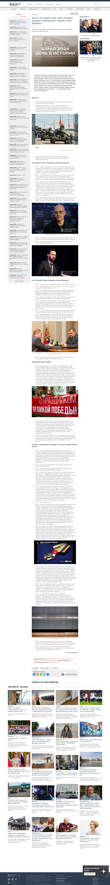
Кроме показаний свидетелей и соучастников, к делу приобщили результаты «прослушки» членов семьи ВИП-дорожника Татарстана (42, 841)
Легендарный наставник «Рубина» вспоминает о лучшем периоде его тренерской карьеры (66, 839)
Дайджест (35, 14)
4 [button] (94, 33)
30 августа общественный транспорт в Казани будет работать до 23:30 (19, 270)
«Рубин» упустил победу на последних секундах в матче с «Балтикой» (18, 22)
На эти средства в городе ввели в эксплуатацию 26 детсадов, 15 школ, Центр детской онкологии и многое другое (91, 775)
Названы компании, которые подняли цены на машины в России (19, 264)
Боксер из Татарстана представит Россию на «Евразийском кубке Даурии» (19, 193)
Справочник (50, 4)
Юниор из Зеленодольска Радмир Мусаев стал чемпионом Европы (18, 773)
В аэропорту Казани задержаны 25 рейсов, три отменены (18, 49)
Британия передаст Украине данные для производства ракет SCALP (19, 212)
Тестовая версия (60, 880)
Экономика (23, 9)
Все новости (23, 16)
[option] (91, 26)
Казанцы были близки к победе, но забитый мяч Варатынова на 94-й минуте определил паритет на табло (90, 712)
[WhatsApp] (41, 674)
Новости (30, 4)
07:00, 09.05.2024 (36, 26)
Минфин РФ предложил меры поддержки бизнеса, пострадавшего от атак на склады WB (19, 257)
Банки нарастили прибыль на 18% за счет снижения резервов (19, 127)
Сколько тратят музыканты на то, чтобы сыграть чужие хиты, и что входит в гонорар (43, 807)
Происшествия (36, 769)
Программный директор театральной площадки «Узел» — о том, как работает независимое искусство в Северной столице (90, 843)
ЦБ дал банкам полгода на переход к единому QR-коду (19, 145)
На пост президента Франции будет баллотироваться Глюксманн (18, 232)
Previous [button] (81, 26)
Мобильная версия (61, 878)
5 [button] (95, 55)
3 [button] (92, 33)
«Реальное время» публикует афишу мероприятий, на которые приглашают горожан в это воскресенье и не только (91, 743)
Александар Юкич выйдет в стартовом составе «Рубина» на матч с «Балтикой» (18, 75)
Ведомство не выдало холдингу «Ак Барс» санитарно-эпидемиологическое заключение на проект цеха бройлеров (42, 776)
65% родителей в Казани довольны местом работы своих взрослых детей (18, 101)
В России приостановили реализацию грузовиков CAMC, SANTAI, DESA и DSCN (18, 88)
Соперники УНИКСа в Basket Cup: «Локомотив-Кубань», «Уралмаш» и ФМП (18, 200)
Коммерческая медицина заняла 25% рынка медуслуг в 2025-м (17, 226)
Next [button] (101, 26)
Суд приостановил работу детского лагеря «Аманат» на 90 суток (19, 69)
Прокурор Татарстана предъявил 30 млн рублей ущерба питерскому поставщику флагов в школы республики (42, 712)
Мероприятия (80, 9)
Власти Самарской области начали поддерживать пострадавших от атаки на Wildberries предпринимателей (18, 111)
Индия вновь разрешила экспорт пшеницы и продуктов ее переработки (18, 163)
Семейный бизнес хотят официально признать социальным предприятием (18, 55)
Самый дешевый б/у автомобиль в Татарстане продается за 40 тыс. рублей (18, 276)
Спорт (88, 9)
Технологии (70, 9)
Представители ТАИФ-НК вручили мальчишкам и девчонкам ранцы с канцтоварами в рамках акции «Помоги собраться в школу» (18, 742)
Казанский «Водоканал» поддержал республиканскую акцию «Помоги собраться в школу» (19, 150)
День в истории (45, 668)
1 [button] (87, 33)
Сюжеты (58, 4)
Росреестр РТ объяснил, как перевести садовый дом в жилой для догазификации (18, 206)
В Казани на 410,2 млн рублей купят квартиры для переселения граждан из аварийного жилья (19, 219)
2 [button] (90, 33)
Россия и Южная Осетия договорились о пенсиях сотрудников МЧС (18, 157)
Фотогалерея (39, 4)
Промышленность (34, 9)
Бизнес (61, 9)
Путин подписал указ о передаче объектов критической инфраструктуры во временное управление (19, 187)
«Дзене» (56, 662)
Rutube (50, 662)
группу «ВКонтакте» (63, 659)
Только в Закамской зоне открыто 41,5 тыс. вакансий (67, 775)
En (100, 4)
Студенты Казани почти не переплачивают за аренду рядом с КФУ (19, 118)
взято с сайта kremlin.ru (56, 354)
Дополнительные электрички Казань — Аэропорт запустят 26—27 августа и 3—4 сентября (18, 170)
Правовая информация (95, 879)
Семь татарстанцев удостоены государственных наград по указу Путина (19, 133)
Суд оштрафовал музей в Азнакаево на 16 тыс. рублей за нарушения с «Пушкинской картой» (19, 81)
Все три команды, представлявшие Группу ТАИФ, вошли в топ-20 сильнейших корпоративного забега (19, 837)
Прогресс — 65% (17, 175)
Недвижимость (46, 9)
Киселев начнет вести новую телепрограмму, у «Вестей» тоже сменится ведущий (19, 244)
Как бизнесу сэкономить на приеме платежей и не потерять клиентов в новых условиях (67, 807)
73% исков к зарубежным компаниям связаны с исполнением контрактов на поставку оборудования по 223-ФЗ (67, 745)
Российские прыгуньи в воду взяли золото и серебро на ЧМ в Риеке (19, 95)
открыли (57, 641)
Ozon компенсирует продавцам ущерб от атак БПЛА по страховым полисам (19, 33)
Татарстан (54, 668)
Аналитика (13, 9)
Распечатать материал (71, 674)
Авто (55, 9)
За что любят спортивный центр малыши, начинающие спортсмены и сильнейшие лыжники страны (43, 744)
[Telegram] (44, 674)
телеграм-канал (51, 659)
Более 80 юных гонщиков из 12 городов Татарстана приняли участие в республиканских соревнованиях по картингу (18, 805)
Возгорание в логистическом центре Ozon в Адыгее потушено (17, 39)
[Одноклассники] (76, 14)
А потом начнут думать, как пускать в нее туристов (18, 711)
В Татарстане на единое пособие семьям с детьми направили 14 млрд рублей (18, 140)
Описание (94, 880)
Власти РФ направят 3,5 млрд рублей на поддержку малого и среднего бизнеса (18, 250)
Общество (96, 9)
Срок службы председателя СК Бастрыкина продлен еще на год (17, 180)
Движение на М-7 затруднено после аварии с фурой (18, 27)
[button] (73, 143)
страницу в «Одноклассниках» (47, 660)
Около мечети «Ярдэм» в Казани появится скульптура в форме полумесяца (19, 238)
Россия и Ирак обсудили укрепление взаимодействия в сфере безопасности (17, 62)
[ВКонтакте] (72, 14)
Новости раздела (19, 281)
